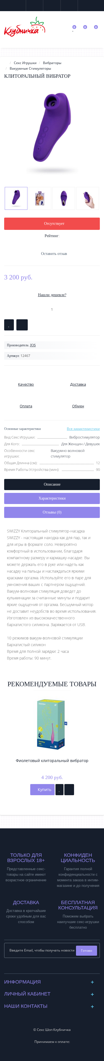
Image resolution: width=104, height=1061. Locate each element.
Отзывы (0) (52, 512)
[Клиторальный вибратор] (52, 133)
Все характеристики (83, 428)
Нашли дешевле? (52, 295)
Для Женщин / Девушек (80, 443)
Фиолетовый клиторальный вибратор (52, 760)
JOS (33, 345)
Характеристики (52, 498)
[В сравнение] (22, 324)
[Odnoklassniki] (56, 967)
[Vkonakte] (48, 967)
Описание (52, 484)
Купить (44, 789)
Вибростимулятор (84, 437)
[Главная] (5, 62)
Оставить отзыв (54, 254)
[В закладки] (9, 324)
